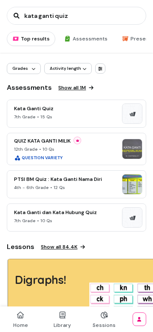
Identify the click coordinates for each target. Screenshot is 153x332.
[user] (139, 319)
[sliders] (100, 68)
